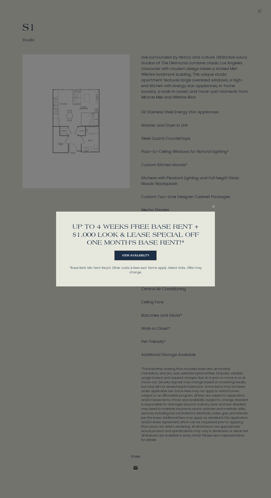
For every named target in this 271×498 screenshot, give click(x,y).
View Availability (135, 255)
